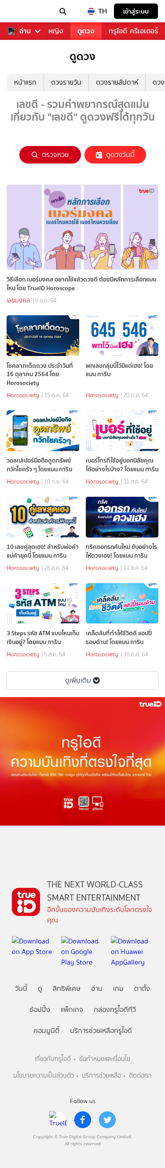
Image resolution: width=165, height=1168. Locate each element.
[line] (58, 1120)
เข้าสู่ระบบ (136, 11)
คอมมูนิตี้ (46, 1031)
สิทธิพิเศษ (67, 988)
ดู (40, 988)
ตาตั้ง (142, 988)
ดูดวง (86, 30)
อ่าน (25, 31)
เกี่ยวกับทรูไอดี (53, 1059)
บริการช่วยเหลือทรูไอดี (101, 1031)
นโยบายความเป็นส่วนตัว (43, 1075)
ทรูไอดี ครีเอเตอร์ (133, 30)
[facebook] (83, 1120)
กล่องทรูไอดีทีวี (115, 1009)
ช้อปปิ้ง (39, 1009)
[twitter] (107, 1120)
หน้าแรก (25, 82)
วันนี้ (21, 988)
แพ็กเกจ (72, 1009)
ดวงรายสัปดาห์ (117, 82)
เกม (118, 988)
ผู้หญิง (53, 30)
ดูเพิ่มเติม (78, 680)
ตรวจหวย (55, 155)
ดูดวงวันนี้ (120, 155)
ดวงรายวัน (66, 82)
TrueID (24, 11)
